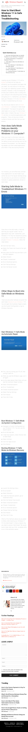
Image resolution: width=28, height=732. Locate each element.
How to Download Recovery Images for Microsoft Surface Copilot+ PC (11, 623)
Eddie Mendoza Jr (4, 697)
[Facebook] (7, 591)
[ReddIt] (17, 591)
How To (17, 571)
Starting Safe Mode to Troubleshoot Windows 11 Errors (13, 59)
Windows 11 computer (12, 240)
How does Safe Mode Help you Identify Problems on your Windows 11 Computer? (14, 56)
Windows (6, 5)
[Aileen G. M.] (2, 41)
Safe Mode (22, 99)
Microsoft (22, 571)
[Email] (20, 591)
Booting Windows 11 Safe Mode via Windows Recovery (15, 72)
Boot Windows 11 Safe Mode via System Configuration (14, 68)
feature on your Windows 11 (16, 302)
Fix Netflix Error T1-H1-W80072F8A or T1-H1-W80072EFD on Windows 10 (13, 636)
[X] (10, 591)
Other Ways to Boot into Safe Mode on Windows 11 (14, 62)
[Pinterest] (14, 591)
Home (2, 5)
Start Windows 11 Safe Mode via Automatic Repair (14, 65)
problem (3, 82)
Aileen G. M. (6, 41)
